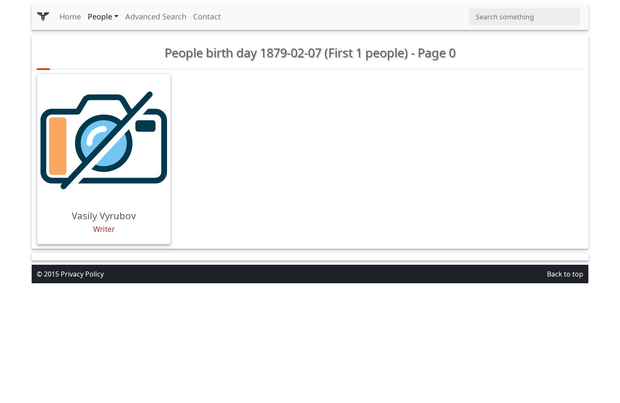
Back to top (565, 274)
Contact (207, 16)
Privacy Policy (82, 274)
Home (70, 16)
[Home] (43, 17)
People (100, 16)
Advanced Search (155, 16)
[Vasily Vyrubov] (103, 140)
